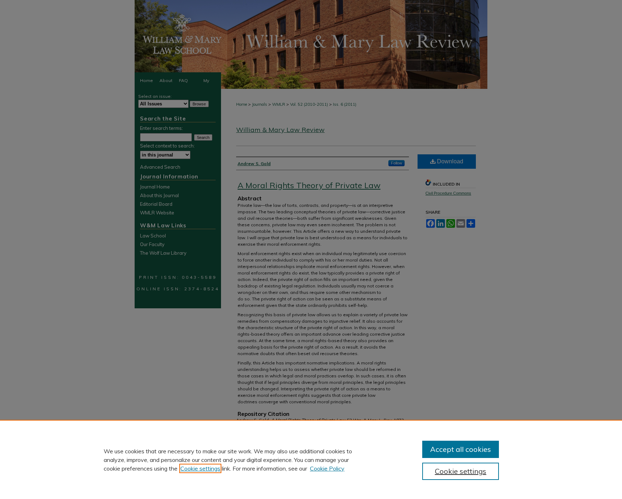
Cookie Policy (327, 468)
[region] (311, 459)
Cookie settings (200, 468)
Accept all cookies (460, 449)
